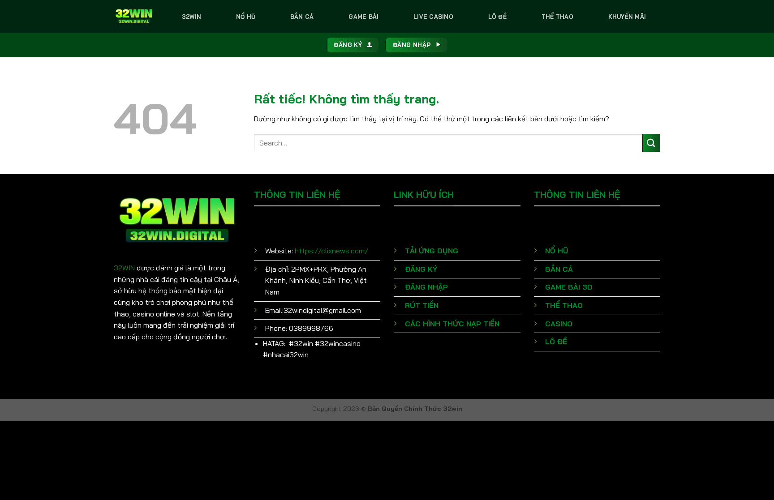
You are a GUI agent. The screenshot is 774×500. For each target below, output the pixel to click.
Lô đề (497, 16)
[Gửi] (651, 142)
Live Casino (433, 16)
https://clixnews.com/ (331, 250)
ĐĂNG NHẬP (426, 286)
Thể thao (557, 16)
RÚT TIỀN (422, 305)
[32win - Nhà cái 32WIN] (134, 16)
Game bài (363, 16)
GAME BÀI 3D (569, 286)
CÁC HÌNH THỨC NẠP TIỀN (452, 323)
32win (191, 16)
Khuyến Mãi (627, 16)
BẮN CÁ (559, 269)
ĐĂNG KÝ (421, 269)
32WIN (124, 267)
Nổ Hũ (245, 16)
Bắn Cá (302, 16)
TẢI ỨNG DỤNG (431, 250)
